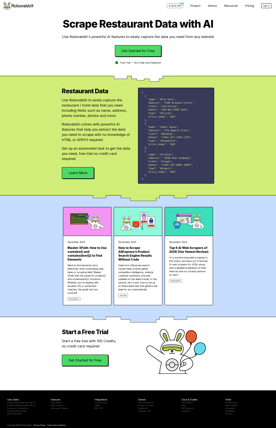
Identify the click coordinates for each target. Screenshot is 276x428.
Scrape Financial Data (17, 411)
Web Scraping (57, 405)
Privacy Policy (39, 425)
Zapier (97, 405)
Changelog (230, 408)
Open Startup (231, 405)
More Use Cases (14, 414)
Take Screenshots (146, 403)
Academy (186, 411)
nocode (123, 295)
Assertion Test (144, 411)
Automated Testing (59, 408)
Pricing (249, 5)
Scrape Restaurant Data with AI (21, 405)
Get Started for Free (138, 51)
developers (74, 299)
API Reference (188, 408)
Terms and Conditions (56, 425)
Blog (183, 405)
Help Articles (187, 403)
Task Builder (56, 403)
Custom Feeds (100, 403)
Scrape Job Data (145, 405)
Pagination (142, 408)
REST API (98, 408)
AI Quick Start (231, 403)
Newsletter (230, 411)
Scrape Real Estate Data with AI (21, 403)
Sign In (266, 6)
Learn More (78, 173)
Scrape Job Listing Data (17, 408)
